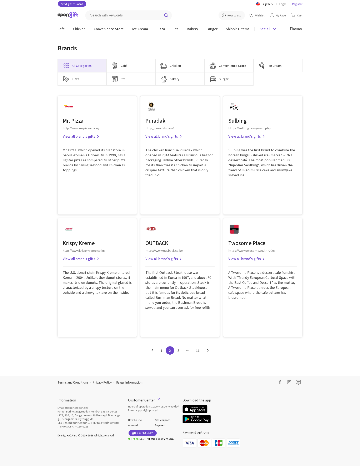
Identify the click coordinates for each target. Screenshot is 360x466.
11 (198, 350)
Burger (224, 79)
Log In (282, 4)
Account (133, 425)
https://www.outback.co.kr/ (164, 250)
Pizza (75, 79)
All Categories (81, 66)
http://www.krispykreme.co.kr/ (84, 250)
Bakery (174, 79)
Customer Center (142, 399)
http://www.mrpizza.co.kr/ (81, 128)
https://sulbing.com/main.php (249, 128)
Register (297, 4)
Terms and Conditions (73, 382)
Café (124, 66)
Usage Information (129, 382)
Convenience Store (232, 66)
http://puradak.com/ (159, 128)
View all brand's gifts (79, 136)
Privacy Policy (102, 382)
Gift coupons (162, 420)
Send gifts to (72, 4)
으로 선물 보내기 (143, 433)
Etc (123, 79)
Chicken (175, 66)
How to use (135, 420)
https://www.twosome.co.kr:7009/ (251, 250)
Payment (160, 425)
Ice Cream (274, 66)
